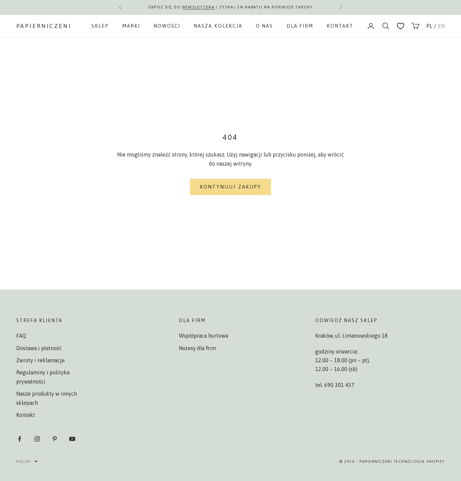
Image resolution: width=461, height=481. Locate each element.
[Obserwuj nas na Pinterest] (54, 438)
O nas (264, 26)
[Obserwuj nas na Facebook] (19, 438)
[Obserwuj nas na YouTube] (72, 438)
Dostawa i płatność (39, 348)
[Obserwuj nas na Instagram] (37, 438)
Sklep (100, 26)
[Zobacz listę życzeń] (401, 26)
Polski (23, 461)
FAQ (21, 336)
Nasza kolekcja (218, 26)
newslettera (198, 7)
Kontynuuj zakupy (231, 187)
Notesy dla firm (197, 348)
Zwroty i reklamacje (40, 360)
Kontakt (340, 26)
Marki (131, 26)
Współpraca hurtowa (203, 336)
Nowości (167, 26)
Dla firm (300, 26)
